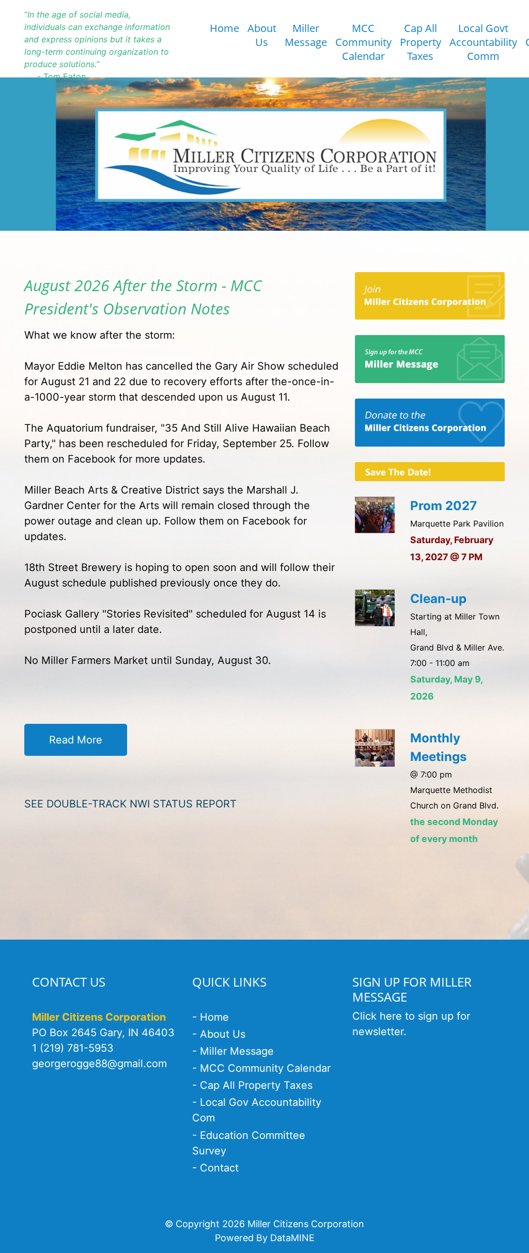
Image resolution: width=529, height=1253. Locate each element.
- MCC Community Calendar (261, 1068)
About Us (261, 35)
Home (224, 28)
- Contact (215, 1168)
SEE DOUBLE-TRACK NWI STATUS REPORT (130, 804)
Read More (75, 740)
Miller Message (306, 35)
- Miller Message (233, 1051)
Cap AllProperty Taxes (420, 42)
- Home (210, 1017)
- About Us (218, 1034)
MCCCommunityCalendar (363, 42)
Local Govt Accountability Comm (483, 42)
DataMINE (292, 1237)
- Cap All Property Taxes (252, 1085)
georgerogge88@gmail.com (99, 1063)
